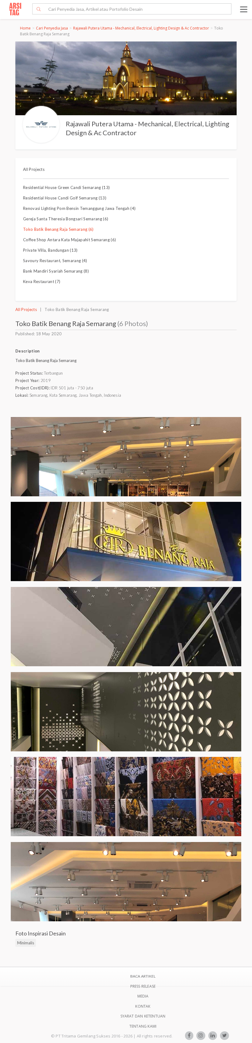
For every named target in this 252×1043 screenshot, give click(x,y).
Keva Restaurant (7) (41, 281)
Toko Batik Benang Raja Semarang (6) (58, 229)
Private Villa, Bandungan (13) (50, 250)
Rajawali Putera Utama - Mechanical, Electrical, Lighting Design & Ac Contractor (141, 28)
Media (143, 996)
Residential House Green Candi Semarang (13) (66, 187)
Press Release (143, 986)
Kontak (142, 1006)
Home (25, 28)
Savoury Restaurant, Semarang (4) (55, 260)
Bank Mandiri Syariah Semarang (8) (56, 271)
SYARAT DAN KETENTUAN (143, 1016)
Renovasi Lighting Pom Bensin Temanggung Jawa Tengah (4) (79, 208)
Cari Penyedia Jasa (52, 28)
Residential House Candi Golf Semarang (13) (64, 197)
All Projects (34, 169)
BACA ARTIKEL (143, 976)
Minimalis (25, 942)
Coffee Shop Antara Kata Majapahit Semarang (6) (69, 239)
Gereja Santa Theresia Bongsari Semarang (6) (65, 218)
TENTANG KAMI (142, 1026)
